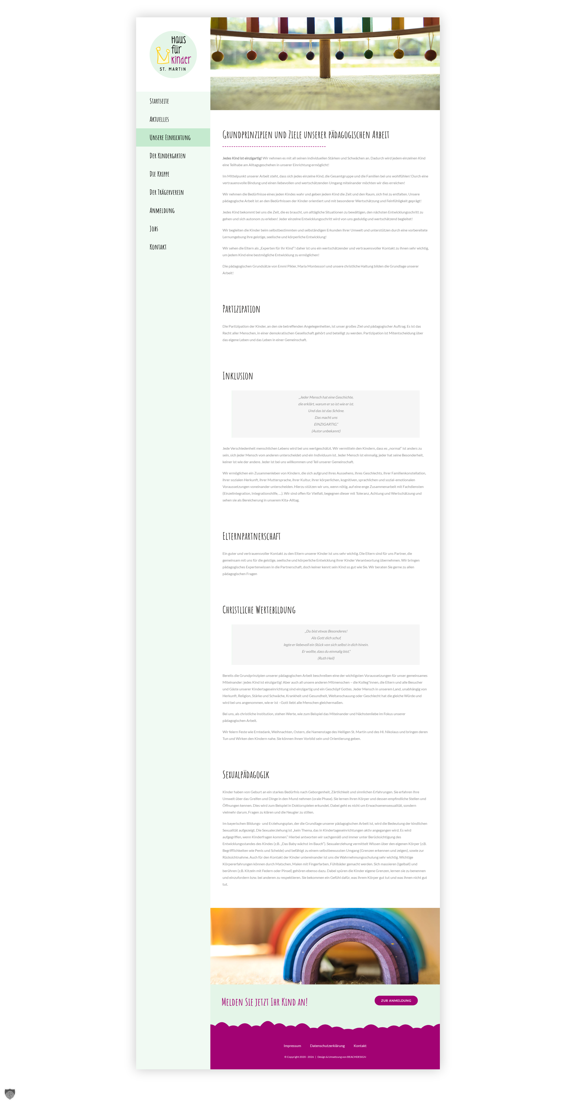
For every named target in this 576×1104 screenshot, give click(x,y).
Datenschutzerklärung (327, 1045)
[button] (10, 1094)
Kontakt (360, 1045)
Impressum (292, 1045)
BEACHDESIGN (356, 1057)
